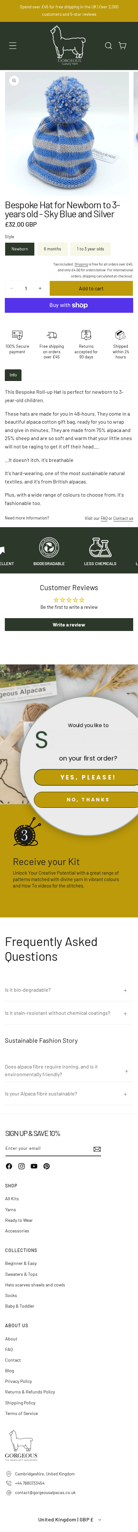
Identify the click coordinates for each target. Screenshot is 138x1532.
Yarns (10, 1209)
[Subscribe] (94, 1149)
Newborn (20, 248)
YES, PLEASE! (69, 777)
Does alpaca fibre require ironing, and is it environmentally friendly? (51, 1070)
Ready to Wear (19, 1220)
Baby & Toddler (19, 1306)
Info (13, 375)
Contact (13, 1360)
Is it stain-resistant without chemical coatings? (57, 1013)
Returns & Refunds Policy (30, 1391)
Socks (11, 1295)
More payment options (69, 321)
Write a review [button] (69, 624)
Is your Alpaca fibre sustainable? (41, 1093)
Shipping (81, 264)
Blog (9, 1370)
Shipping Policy (20, 1402)
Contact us (123, 518)
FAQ (104, 518)
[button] (13, 45)
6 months (52, 248)
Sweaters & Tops (21, 1274)
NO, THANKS (69, 799)
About (11, 1338)
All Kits (12, 1198)
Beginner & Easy (21, 1263)
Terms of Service (21, 1413)
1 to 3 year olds (90, 248)
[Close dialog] (129, 704)
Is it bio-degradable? (28, 990)
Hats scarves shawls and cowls (35, 1284)
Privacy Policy (18, 1381)
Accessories (17, 1230)
